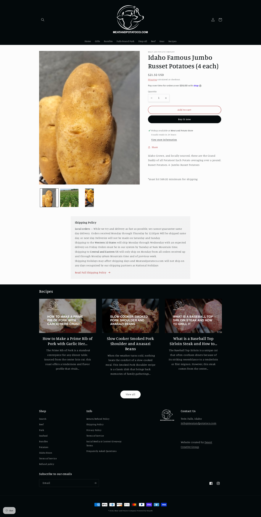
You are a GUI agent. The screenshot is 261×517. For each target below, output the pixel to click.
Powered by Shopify (145, 511)
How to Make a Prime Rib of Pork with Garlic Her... (68, 341)
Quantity (152, 91)
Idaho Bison (45, 452)
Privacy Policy (94, 430)
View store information (164, 139)
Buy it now (184, 119)
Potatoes (43, 447)
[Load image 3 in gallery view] (89, 198)
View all (130, 394)
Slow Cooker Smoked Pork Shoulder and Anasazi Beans (130, 343)
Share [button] (155, 147)
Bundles (43, 441)
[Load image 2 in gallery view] (69, 198)
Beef (41, 424)
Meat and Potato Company (125, 511)
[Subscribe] (95, 483)
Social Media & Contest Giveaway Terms (104, 443)
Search (42, 418)
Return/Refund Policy (98, 418)
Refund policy (46, 464)
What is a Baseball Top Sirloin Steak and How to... (193, 341)
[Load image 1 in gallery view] (49, 198)
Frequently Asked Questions (101, 451)
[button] (42, 19)
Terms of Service (48, 458)
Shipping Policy (95, 424)
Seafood (43, 435)
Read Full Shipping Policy (90, 272)
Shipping (152, 79)
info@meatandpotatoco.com (198, 423)
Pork (41, 430)
